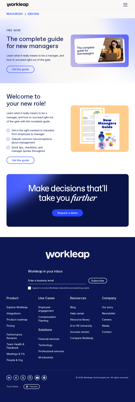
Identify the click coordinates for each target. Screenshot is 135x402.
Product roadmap (17, 319)
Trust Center (12, 386)
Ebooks (33, 13)
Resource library (80, 319)
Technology (45, 345)
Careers (107, 319)
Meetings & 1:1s (16, 354)
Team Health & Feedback (15, 346)
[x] (23, 377)
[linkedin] (9, 377)
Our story (107, 307)
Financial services (48, 339)
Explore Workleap (17, 307)
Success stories (79, 332)
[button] (124, 5)
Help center (77, 313)
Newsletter (108, 313)
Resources (15, 13)
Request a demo (67, 213)
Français (34, 386)
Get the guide (20, 69)
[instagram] (44, 377)
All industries (45, 357)
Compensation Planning (47, 318)
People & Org (15, 360)
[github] (30, 377)
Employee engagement (46, 309)
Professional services (51, 351)
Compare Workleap (81, 338)
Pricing (11, 325)
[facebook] (16, 377)
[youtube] (37, 377)
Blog (73, 307)
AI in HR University (81, 325)
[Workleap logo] (17, 5)
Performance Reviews (14, 336)
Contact (106, 332)
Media (105, 325)
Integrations (14, 313)
